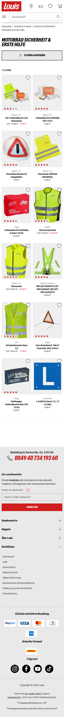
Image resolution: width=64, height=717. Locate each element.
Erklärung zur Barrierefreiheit (17, 588)
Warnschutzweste (47, 230)
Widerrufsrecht (10, 572)
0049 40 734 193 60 (36, 458)
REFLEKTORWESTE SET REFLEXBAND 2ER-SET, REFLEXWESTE (47, 289)
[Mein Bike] (40, 6)
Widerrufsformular (12, 577)
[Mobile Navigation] (4, 16)
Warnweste (16, 286)
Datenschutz (9, 567)
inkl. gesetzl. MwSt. (33, 694)
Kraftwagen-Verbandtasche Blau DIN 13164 (16, 404)
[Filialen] (31, 6)
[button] (58, 16)
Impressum (8, 556)
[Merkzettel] (50, 6)
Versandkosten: (14, 697)
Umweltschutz (10, 593)
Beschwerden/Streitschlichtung (19, 583)
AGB (5, 562)
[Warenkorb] (59, 6)
